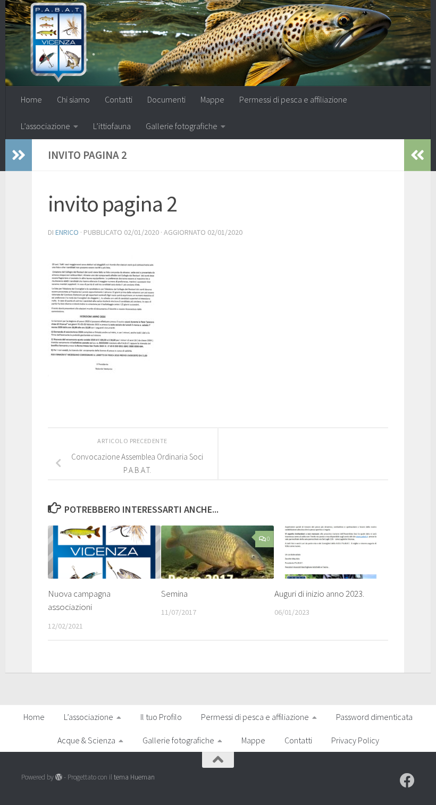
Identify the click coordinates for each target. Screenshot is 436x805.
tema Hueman (134, 777)
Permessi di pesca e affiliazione (293, 99)
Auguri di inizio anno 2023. (319, 593)
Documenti (166, 99)
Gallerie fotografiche (181, 126)
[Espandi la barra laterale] (18, 155)
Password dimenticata (374, 716)
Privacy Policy (355, 740)
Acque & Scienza (86, 740)
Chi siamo (73, 99)
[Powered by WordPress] (58, 777)
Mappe (212, 99)
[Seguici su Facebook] (407, 780)
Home (31, 99)
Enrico (67, 232)
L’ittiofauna (112, 126)
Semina (174, 593)
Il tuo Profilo (161, 716)
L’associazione (45, 126)
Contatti (118, 99)
